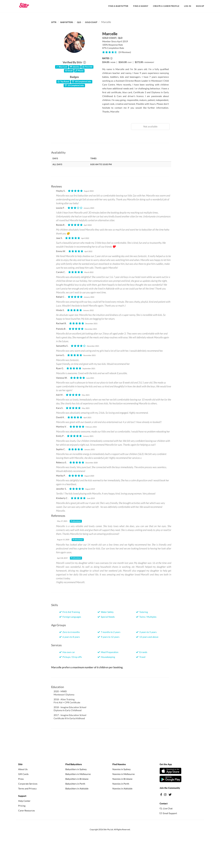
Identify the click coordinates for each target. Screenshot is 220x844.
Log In (187, 6)
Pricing (21, 805)
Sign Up (200, 6)
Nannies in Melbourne (123, 774)
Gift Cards (23, 774)
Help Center (24, 801)
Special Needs (107, 616)
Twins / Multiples (147, 616)
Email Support (169, 813)
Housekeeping (107, 657)
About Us (23, 769)
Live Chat (167, 808)
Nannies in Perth (120, 783)
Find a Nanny (140, 6)
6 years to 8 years (71, 636)
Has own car (68, 652)
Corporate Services (27, 783)
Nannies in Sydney (121, 769)
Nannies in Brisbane (122, 778)
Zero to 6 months (71, 632)
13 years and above (148, 636)
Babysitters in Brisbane (76, 778)
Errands (142, 652)
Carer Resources (26, 810)
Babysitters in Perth (75, 783)
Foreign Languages (71, 616)
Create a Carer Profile (166, 6)
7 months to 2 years (110, 632)
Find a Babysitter (118, 6)
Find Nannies (119, 764)
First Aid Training (71, 612)
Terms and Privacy (27, 788)
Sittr (53, 22)
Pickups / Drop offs (72, 657)
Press (21, 778)
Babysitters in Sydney (76, 769)
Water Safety (107, 612)
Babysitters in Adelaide (76, 788)
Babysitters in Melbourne (78, 774)
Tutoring (143, 612)
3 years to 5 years (147, 632)
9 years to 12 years (109, 636)
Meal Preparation (109, 652)
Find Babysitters (73, 764)
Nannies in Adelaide (122, 788)
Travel (141, 657)
